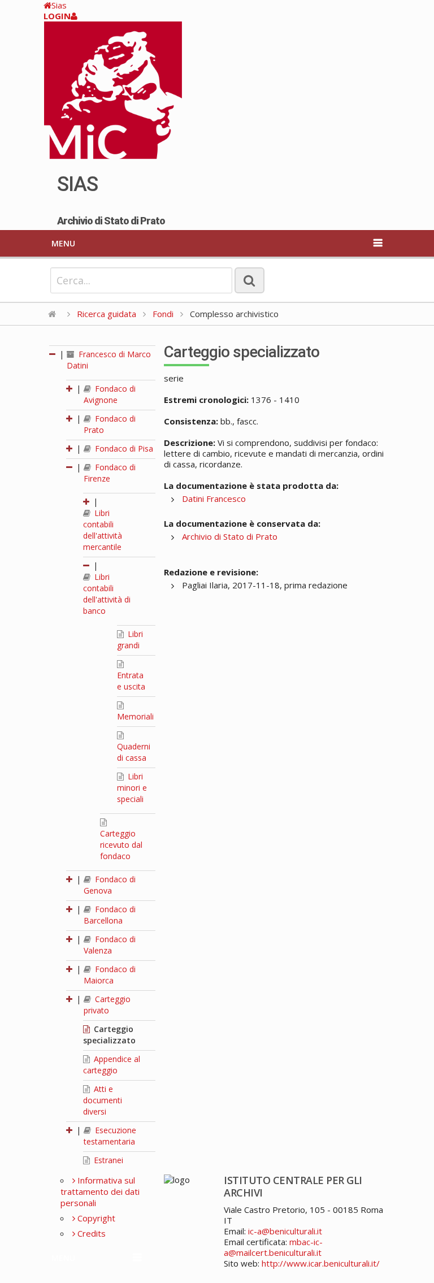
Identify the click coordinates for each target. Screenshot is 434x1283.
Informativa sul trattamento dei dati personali (100, 1191)
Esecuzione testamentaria (110, 1136)
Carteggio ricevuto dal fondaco (121, 844)
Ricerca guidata (106, 313)
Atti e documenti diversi (102, 1100)
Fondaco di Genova (110, 885)
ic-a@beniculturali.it (285, 1231)
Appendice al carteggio (111, 1065)
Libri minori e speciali (132, 787)
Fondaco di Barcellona (110, 915)
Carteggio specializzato (109, 1035)
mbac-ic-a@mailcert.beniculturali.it (273, 1247)
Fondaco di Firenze (110, 473)
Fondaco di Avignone (110, 394)
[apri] (70, 388)
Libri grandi (130, 640)
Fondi (163, 313)
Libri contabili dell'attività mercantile (102, 530)
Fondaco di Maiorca (110, 975)
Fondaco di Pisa (123, 448)
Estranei (107, 1160)
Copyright (95, 1218)
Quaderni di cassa (133, 752)
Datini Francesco (214, 498)
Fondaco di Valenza (110, 945)
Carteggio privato (107, 1005)
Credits (90, 1233)
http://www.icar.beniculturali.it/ (321, 1263)
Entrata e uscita (131, 681)
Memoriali (135, 716)
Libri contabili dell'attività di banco (107, 593)
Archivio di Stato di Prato (229, 536)
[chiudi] (70, 467)
